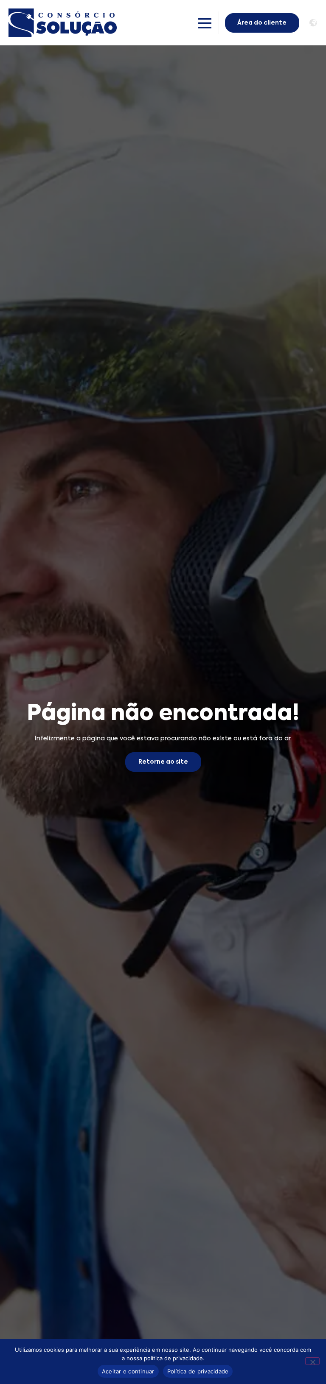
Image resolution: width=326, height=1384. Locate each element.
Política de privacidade (198, 1371)
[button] (205, 22)
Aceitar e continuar (128, 1371)
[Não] (312, 1361)
